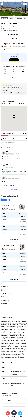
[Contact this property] (14, 413)
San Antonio (9, 1)
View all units (14, 189)
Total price (4, 216)
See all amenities (6, 311)
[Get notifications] (24, 4)
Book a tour (15, 38)
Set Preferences (14, 59)
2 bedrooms (21, 200)
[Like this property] (20, 413)
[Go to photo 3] (14, 15)
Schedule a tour (8, 48)
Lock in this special (7, 92)
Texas (2, 1)
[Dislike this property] (8, 413)
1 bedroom (13, 200)
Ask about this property (15, 34)
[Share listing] (26, 4)
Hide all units (13, 239)
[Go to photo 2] (13, 15)
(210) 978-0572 (6, 28)
